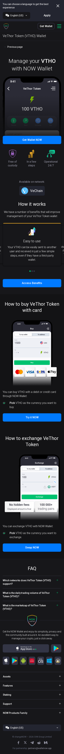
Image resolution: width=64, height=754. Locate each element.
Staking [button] (7, 694)
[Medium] (46, 743)
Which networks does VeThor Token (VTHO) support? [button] (27, 582)
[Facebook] (18, 743)
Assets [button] (7, 676)
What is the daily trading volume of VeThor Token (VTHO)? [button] (26, 595)
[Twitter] (25, 742)
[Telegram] (32, 743)
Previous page (15, 47)
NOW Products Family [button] (15, 713)
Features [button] (8, 685)
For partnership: (32, 748)
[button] (6, 26)
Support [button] (7, 703)
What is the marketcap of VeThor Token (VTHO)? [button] (24, 607)
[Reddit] (39, 743)
